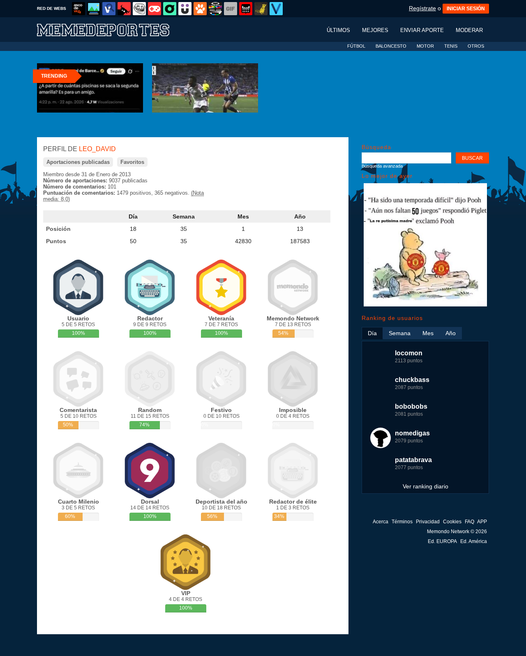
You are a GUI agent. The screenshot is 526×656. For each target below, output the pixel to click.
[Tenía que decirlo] (245, 8)
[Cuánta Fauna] (200, 8)
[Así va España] (124, 8)
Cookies (452, 522)
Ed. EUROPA (442, 541)
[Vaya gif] (230, 8)
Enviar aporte (422, 30)
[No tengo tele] (215, 8)
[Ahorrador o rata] (261, 8)
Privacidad (428, 522)
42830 (243, 241)
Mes (243, 216)
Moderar (469, 30)
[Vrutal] (154, 8)
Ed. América (473, 541)
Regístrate (422, 8)
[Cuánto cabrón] (139, 8)
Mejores (375, 30)
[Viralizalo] (276, 8)
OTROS (476, 46)
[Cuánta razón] (93, 8)
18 (133, 229)
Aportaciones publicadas (78, 162)
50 (133, 241)
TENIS (450, 46)
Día (133, 216)
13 (300, 229)
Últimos (338, 30)
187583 (300, 241)
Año (300, 216)
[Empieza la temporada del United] (425, 305)
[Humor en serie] (184, 8)
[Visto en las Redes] (108, 8)
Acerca (380, 522)
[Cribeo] (169, 8)
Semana (184, 216)
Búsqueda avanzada (382, 165)
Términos (402, 522)
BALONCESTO (391, 46)
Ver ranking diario (425, 486)
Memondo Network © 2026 (457, 531)
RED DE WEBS (51, 8)
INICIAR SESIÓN (466, 9)
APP (482, 522)
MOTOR (425, 46)
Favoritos (132, 162)
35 (183, 229)
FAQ (469, 522)
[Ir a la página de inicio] (111, 29)
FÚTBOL (356, 46)
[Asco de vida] (78, 8)
